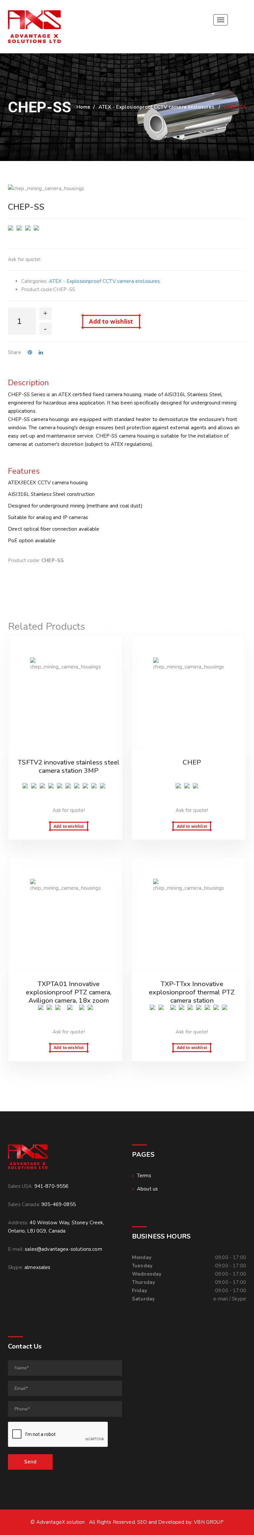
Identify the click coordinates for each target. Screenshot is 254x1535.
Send (30, 1461)
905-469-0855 (58, 1204)
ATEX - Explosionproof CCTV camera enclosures (157, 107)
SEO (142, 1522)
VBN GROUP (208, 1522)
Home (83, 107)
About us (147, 1189)
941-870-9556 (51, 1186)
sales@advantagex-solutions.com (63, 1249)
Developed (171, 1522)
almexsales (37, 1267)
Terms (144, 1175)
